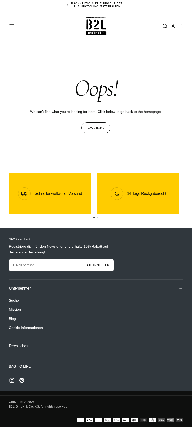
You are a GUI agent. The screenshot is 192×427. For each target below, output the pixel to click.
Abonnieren (98, 265)
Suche (14, 300)
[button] (12, 26)
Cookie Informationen (26, 328)
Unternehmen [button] (20, 288)
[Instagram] (12, 380)
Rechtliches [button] (18, 346)
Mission (15, 309)
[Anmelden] (173, 26)
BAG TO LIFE (20, 366)
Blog (12, 319)
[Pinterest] (22, 380)
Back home (96, 128)
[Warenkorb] (181, 26)
